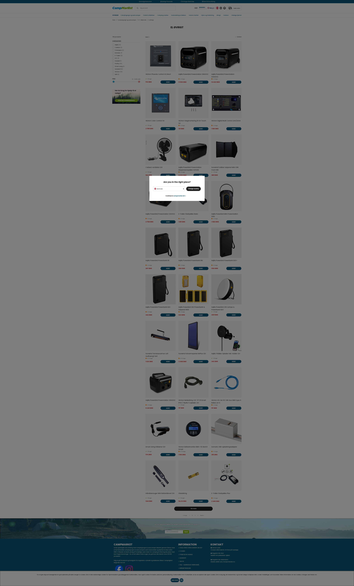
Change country (193, 188)
